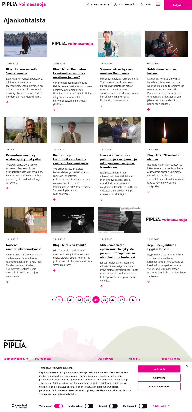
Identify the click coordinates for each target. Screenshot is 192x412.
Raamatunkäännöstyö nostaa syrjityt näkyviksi (23, 157)
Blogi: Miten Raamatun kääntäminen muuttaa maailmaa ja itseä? (69, 73)
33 (87, 300)
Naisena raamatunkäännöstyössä (23, 247)
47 (133, 300)
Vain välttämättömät (159, 386)
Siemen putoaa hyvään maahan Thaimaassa (116, 71)
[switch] (89, 406)
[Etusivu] (24, 4)
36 (112, 300)
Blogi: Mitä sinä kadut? (69, 245)
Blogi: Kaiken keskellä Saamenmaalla (22, 71)
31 (70, 300)
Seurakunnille (127, 4)
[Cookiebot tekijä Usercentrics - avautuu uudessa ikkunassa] (19, 406)
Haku (149, 4)
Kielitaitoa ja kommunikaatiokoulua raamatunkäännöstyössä (70, 159)
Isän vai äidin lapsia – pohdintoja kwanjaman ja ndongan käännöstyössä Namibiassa (118, 161)
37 (121, 300)
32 (79, 300)
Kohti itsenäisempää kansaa (162, 71)
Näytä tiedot (159, 406)
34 (96, 300)
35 (104, 300)
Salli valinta (159, 377)
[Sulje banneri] (187, 366)
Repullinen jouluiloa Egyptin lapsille (161, 247)
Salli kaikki (159, 369)
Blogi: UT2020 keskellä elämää (163, 157)
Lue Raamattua (100, 4)
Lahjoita (182, 6)
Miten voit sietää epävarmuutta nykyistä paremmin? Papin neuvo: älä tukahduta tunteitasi (118, 251)
